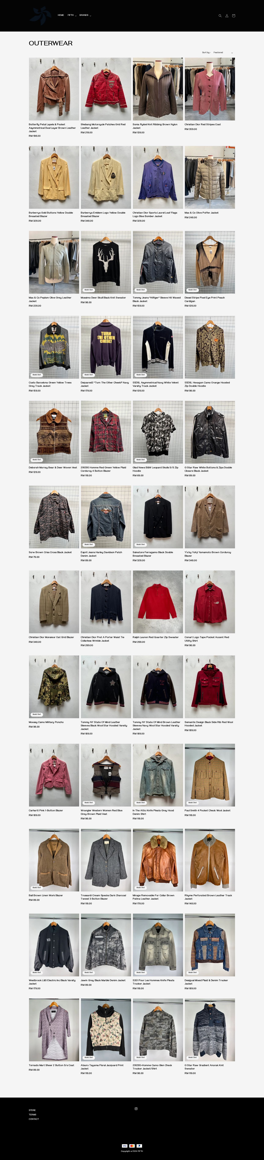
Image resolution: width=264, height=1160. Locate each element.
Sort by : (206, 53)
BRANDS (84, 15)
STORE (32, 1110)
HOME (61, 15)
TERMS (32, 1115)
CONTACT (34, 1119)
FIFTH (71, 15)
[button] (220, 15)
